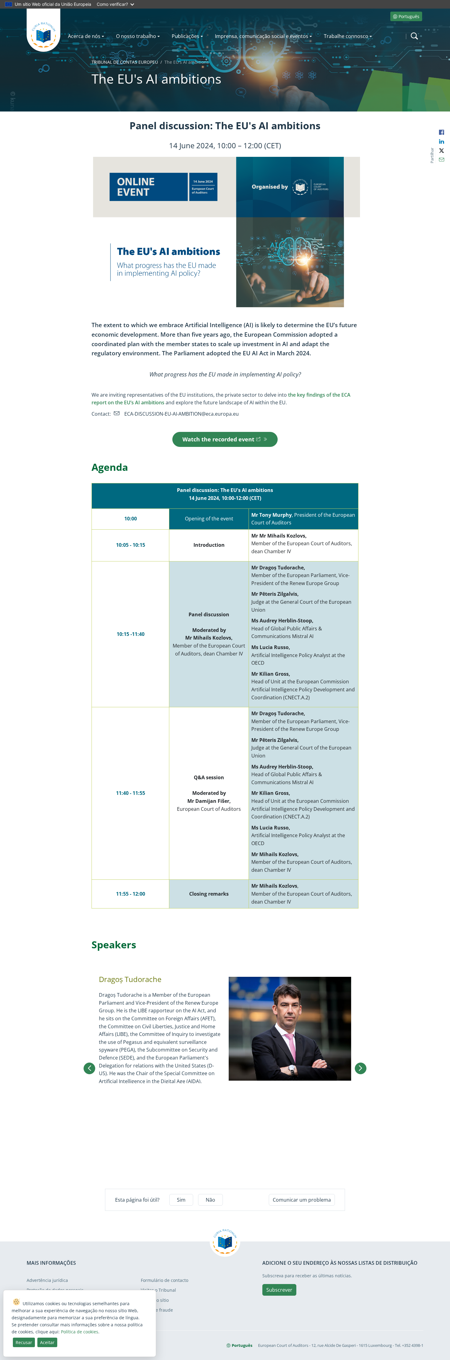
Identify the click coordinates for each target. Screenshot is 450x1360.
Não (210, 1199)
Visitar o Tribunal (158, 1290)
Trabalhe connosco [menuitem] (346, 36)
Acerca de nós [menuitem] (84, 36)
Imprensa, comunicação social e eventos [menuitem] (261, 36)
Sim (181, 1199)
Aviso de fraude (157, 1310)
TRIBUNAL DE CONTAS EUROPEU (125, 62)
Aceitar (47, 1342)
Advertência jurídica (47, 1280)
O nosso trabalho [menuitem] (136, 36)
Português (409, 16)
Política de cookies (79, 1332)
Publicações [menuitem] (185, 36)
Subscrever (279, 1289)
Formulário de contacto (164, 1280)
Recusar (24, 1342)
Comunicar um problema (302, 1199)
